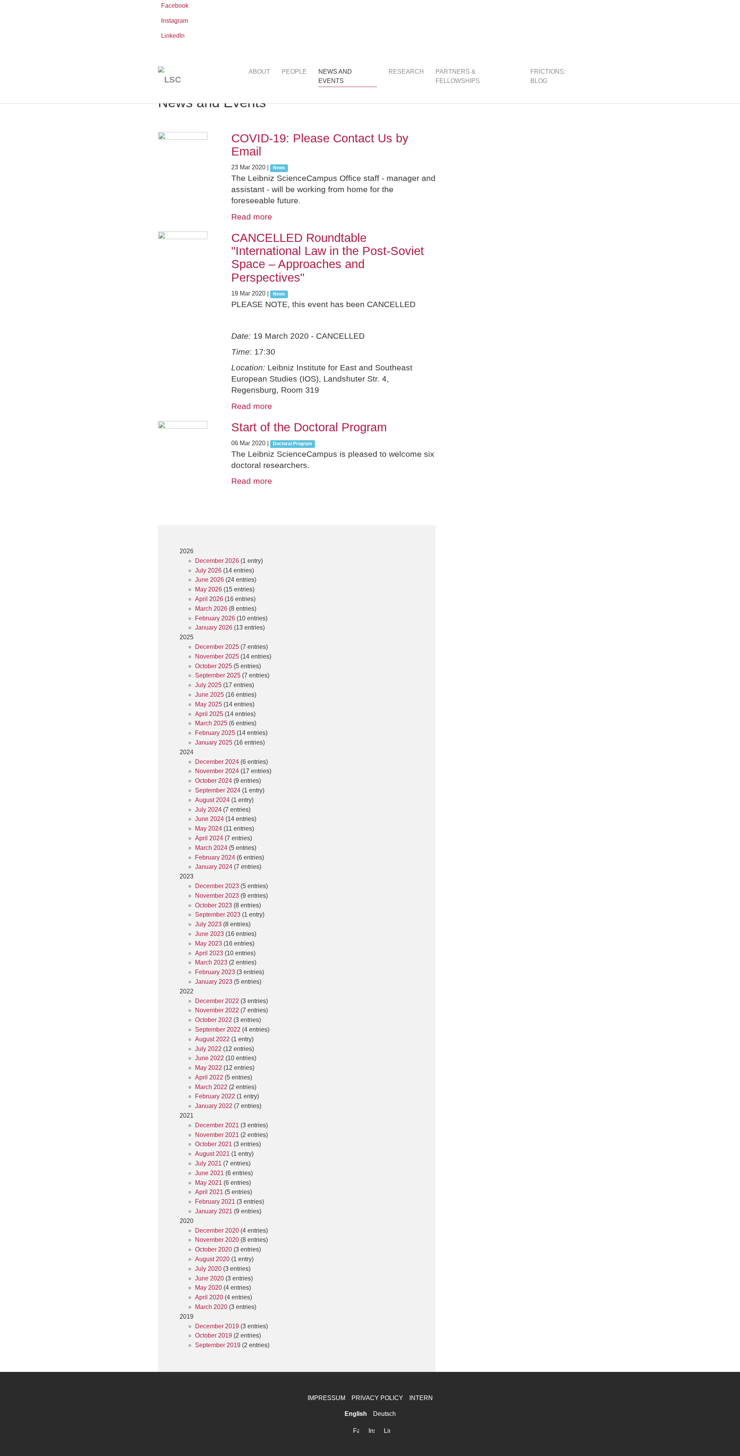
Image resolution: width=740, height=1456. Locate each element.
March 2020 (211, 1307)
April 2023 (209, 953)
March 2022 (211, 1087)
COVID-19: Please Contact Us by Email (320, 145)
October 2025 (213, 666)
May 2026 (208, 589)
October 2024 (213, 780)
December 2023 (217, 886)
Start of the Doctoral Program (309, 427)
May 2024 (208, 828)
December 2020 (217, 1230)
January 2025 (213, 742)
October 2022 (213, 1020)
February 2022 (215, 1096)
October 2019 (213, 1335)
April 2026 (209, 599)
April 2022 (209, 1077)
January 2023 (213, 981)
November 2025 (217, 656)
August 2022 (212, 1039)
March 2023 (211, 962)
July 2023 (208, 924)
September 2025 (217, 675)
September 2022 (217, 1029)
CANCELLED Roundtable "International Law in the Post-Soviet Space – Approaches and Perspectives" (327, 257)
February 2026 (215, 618)
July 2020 (208, 1268)
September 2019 (217, 1345)
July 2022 (208, 1049)
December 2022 (217, 1001)
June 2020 (209, 1278)
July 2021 (208, 1163)
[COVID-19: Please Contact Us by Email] (187, 156)
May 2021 (208, 1182)
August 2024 (212, 800)
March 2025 (211, 723)
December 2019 (217, 1326)
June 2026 (209, 579)
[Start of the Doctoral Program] (187, 445)
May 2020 (208, 1287)
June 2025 (209, 694)
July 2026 (208, 570)
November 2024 (217, 771)
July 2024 (208, 809)
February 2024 (215, 857)
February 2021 (215, 1201)
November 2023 (217, 895)
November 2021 (217, 1135)
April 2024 (209, 838)
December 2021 (217, 1125)
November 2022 (217, 1010)
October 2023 (213, 905)
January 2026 (213, 627)
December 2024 (217, 761)
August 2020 (212, 1259)
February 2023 (215, 972)
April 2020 (209, 1297)
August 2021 (212, 1153)
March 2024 (211, 848)
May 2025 (208, 704)
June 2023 (209, 934)
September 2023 (217, 914)
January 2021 (213, 1211)
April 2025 (209, 714)
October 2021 (213, 1144)
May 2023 (208, 943)
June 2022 (209, 1058)
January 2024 (213, 866)
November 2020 (217, 1239)
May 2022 (208, 1067)
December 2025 (217, 647)
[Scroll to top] (723, 1439)
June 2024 (209, 819)
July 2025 (208, 685)
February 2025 (215, 733)
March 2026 (211, 608)
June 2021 (209, 1173)
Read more (251, 216)
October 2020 (213, 1249)
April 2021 (209, 1192)
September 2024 (217, 790)
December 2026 (217, 560)
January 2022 (213, 1106)
